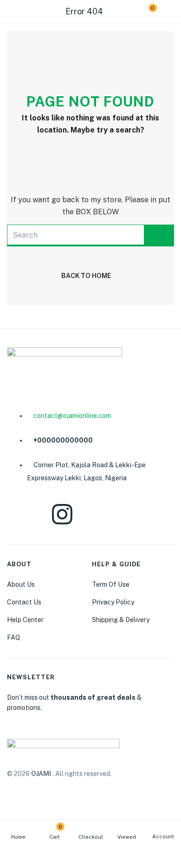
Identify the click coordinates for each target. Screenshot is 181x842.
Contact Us (24, 602)
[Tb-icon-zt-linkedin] (105, 514)
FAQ (13, 637)
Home (18, 837)
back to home (86, 275)
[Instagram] (62, 514)
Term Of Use (110, 584)
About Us (21, 584)
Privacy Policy (113, 602)
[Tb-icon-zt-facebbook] (18, 514)
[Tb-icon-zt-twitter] (149, 514)
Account (163, 836)
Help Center (25, 619)
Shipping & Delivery (120, 619)
